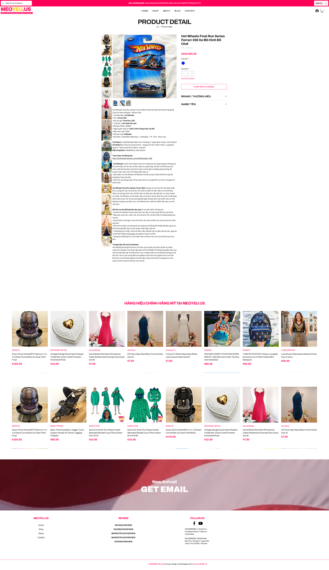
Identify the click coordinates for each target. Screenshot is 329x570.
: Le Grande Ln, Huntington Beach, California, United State (196, 531)
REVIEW (123, 518)
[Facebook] (194, 523)
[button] (321, 3)
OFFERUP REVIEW (123, 541)
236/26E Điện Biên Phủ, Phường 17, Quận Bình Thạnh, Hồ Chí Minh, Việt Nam (197, 541)
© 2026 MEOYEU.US (156, 564)
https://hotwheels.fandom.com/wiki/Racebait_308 (132, 158)
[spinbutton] (188, 73)
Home (41, 525)
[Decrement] (183, 73)
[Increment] (192, 73)
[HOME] (157, 27)
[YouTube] (200, 523)
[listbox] (321, 3)
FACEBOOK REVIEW (123, 529)
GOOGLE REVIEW (123, 525)
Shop (41, 529)
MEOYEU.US (41, 518)
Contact (41, 537)
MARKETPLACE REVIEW (123, 533)
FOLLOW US (197, 518)
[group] (164, 342)
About (41, 533)
